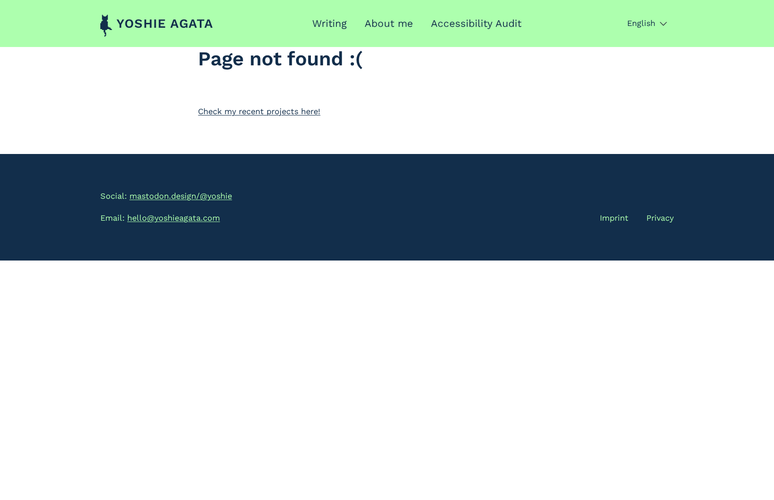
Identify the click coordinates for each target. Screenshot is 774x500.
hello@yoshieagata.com (173, 217)
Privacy (660, 217)
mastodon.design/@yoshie (180, 196)
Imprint (614, 217)
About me (389, 23)
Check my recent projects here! (259, 111)
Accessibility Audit (476, 23)
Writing (329, 23)
